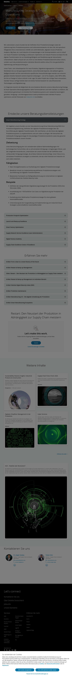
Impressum (5, 665)
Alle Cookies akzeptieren (25, 670)
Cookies (42, 663)
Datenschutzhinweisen (53, 663)
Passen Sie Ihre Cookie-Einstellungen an (37, 673)
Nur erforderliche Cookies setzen (47, 670)
